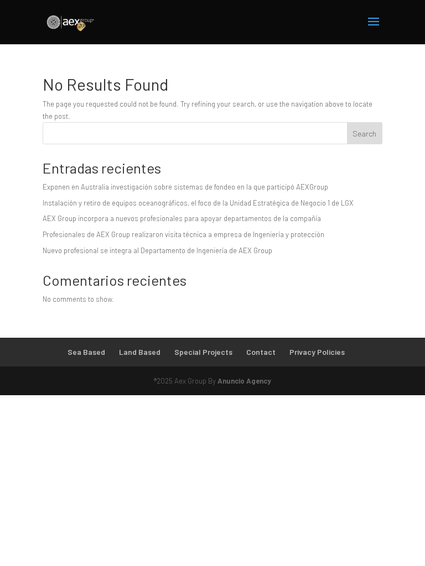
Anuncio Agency (244, 380)
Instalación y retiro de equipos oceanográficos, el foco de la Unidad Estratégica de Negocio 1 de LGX (198, 202)
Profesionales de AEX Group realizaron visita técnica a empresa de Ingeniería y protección (183, 234)
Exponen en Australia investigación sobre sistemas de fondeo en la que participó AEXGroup (185, 186)
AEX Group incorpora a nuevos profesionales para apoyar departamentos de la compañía (182, 218)
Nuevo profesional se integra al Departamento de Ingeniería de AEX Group (157, 250)
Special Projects (203, 352)
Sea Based (86, 352)
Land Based (139, 352)
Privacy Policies (317, 352)
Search (364, 133)
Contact (261, 352)
